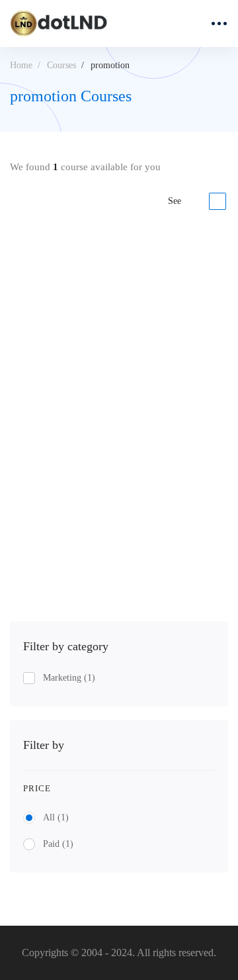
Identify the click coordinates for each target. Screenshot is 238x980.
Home (21, 65)
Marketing (69, 678)
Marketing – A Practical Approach (87, 439)
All (56, 817)
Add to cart (58, 554)
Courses (61, 65)
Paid (58, 844)
